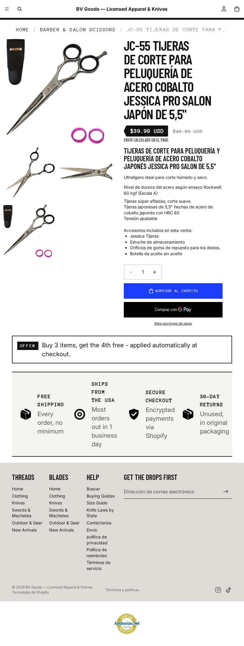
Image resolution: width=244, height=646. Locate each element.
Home (22, 29)
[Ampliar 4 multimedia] (28, 230)
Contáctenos (99, 522)
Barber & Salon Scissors (78, 29)
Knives (18, 502)
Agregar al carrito (176, 291)
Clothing (20, 495)
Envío (92, 529)
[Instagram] (218, 590)
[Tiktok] (228, 590)
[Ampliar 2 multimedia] (28, 174)
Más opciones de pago (173, 323)
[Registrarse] (226, 491)
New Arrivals (24, 529)
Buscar (93, 488)
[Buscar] (19, 9)
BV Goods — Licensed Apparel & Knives (59, 587)
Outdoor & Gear (27, 522)
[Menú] (7, 9)
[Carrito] (236, 9)
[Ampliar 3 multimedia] (84, 174)
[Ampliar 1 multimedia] (56, 90)
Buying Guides (101, 495)
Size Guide (97, 502)
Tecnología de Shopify (30, 592)
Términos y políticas (122, 590)
